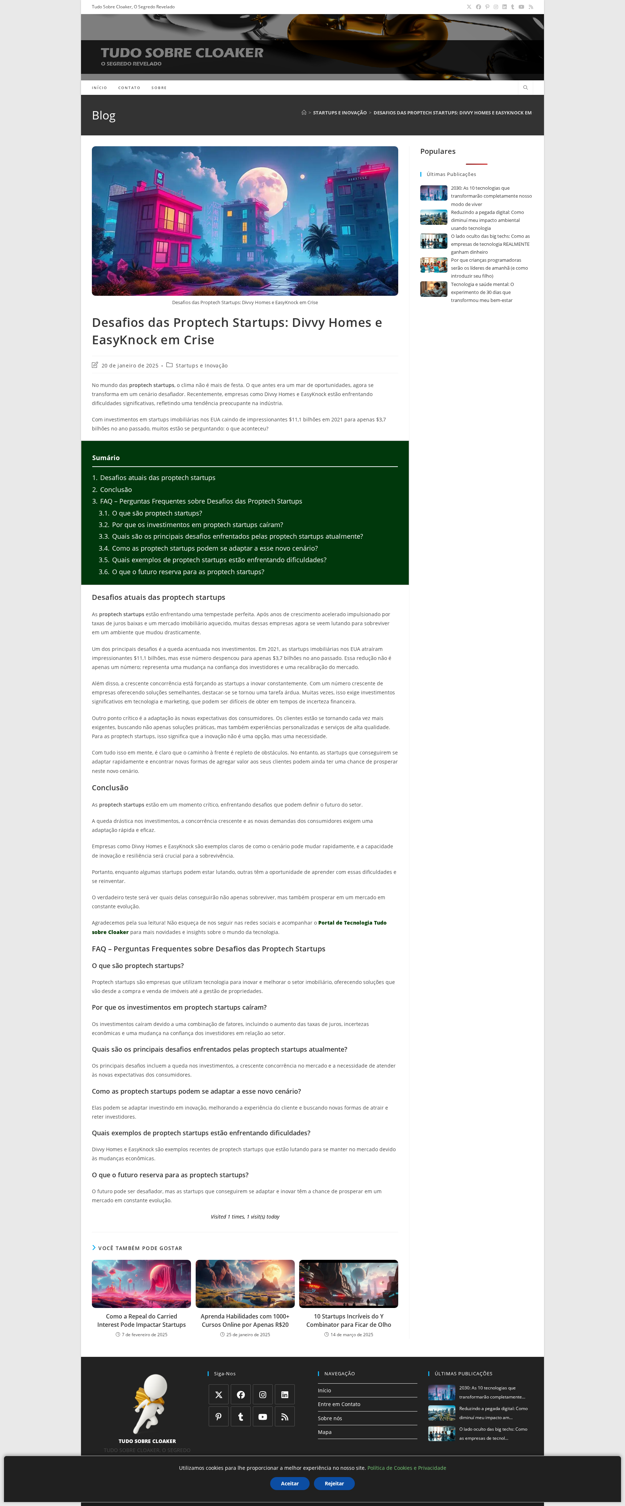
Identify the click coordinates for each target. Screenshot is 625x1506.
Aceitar (290, 1483)
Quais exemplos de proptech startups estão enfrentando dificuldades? (213, 559)
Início (324, 1390)
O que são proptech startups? (150, 513)
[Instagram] (263, 1394)
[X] (219, 1394)
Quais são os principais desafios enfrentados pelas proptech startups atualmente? (231, 536)
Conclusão (112, 489)
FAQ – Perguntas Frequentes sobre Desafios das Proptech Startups (197, 501)
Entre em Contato (339, 1404)
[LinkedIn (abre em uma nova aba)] (504, 6)
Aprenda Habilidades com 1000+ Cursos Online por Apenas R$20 (245, 1320)
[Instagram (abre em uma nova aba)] (496, 6)
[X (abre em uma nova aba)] (469, 6)
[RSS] (285, 1416)
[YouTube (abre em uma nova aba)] (521, 6)
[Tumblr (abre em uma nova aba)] (512, 6)
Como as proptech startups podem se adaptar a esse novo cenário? (208, 548)
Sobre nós (330, 1418)
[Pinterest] (219, 1416)
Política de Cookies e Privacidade (406, 1467)
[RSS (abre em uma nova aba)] (530, 6)
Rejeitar (334, 1483)
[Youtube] (263, 1416)
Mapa (325, 1432)
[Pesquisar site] (525, 88)
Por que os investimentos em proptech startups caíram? (191, 524)
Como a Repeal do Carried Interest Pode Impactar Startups (141, 1320)
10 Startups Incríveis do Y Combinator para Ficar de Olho (348, 1320)
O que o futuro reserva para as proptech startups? (181, 571)
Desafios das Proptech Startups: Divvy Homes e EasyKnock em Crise (459, 112)
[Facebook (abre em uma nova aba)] (478, 6)
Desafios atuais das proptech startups (154, 477)
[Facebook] (241, 1394)
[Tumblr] (241, 1416)
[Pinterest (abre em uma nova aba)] (487, 6)
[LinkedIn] (285, 1394)
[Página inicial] (304, 112)
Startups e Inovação (202, 365)
